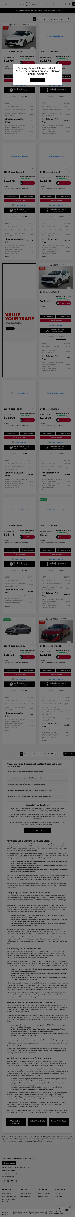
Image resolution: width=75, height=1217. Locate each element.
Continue (37, 80)
